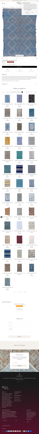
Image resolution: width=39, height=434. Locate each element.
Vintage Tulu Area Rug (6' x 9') (31, 216)
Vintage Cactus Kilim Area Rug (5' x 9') (31, 246)
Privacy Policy (16, 397)
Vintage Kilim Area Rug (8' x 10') (7, 175)
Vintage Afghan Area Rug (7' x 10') (31, 147)
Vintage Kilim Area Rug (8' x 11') (19, 161)
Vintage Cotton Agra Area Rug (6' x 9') (19, 231)
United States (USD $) (6, 425)
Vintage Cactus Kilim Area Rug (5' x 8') (31, 189)
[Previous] (2, 58)
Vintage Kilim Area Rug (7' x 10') (7, 119)
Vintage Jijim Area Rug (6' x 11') (19, 273)
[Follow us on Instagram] (28, 421)
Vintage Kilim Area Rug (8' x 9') (31, 174)
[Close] (37, 1)
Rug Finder (16, 393)
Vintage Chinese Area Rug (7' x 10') (31, 133)
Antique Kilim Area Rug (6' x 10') (7, 246)
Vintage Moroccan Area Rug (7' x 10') (7, 189)
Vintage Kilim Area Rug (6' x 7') (31, 230)
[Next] (36, 58)
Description (4, 74)
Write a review (19, 306)
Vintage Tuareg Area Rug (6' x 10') (7, 217)
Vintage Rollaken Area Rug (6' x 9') (7, 133)
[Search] (4, 3)
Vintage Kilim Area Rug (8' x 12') (7, 274)
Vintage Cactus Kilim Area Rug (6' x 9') (7, 105)
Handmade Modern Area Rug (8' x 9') (19, 189)
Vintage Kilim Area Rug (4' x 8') (19, 203)
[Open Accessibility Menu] (1, 217)
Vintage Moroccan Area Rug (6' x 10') (31, 119)
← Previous (15, 292)
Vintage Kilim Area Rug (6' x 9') (7, 160)
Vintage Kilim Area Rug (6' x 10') (19, 133)
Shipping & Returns (17, 395)
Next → (25, 292)
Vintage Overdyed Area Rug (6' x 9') (19, 260)
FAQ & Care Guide (17, 400)
